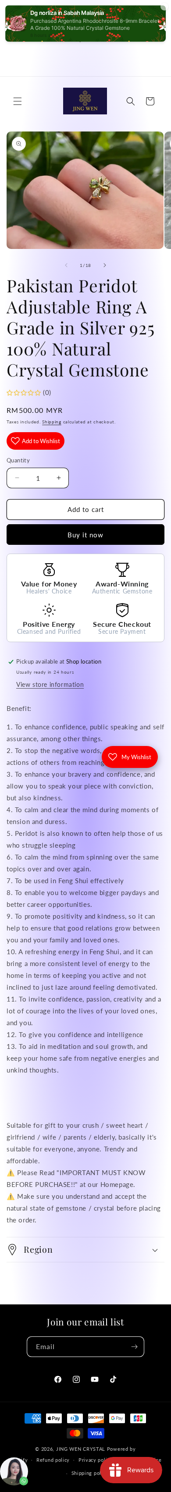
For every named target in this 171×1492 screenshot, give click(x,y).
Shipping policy (90, 1473)
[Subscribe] (134, 1346)
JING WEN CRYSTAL (80, 1449)
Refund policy (53, 1460)
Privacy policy (95, 1460)
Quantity (18, 460)
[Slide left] (66, 265)
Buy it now (85, 535)
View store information (50, 684)
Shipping (51, 421)
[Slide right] (104, 265)
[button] (17, 101)
